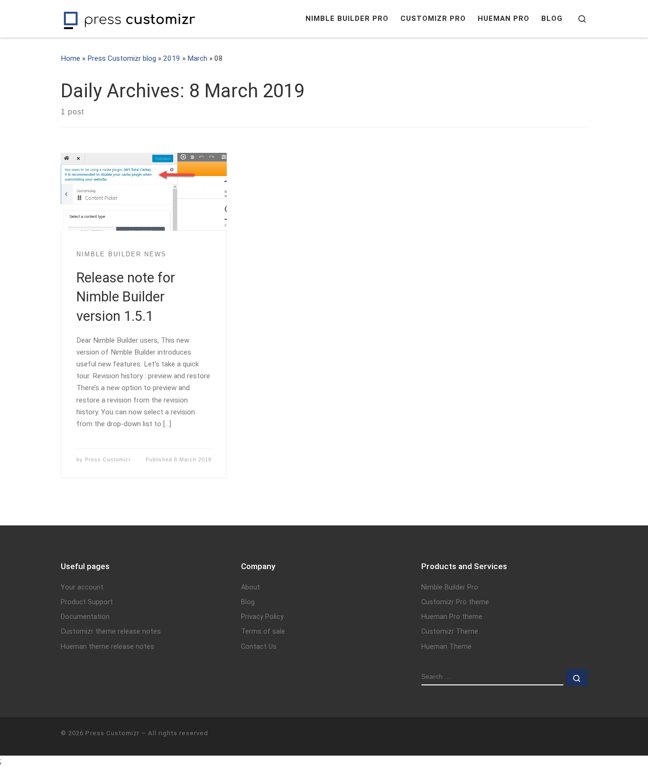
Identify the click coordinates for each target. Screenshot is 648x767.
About (250, 587)
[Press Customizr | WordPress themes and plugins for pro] (129, 18)
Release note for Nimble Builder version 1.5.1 (125, 297)
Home (70, 58)
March (197, 58)
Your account (82, 587)
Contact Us (259, 647)
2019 (171, 58)
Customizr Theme (449, 631)
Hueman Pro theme (451, 617)
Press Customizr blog (121, 58)
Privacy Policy (262, 617)
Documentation (85, 617)
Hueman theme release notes (107, 647)
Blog (248, 602)
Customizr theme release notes (111, 631)
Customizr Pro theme (455, 602)
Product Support (87, 602)
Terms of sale (263, 631)
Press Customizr (108, 459)
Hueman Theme (446, 647)
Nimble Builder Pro (449, 587)
